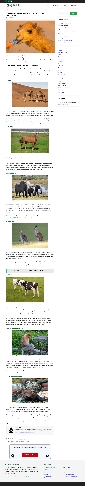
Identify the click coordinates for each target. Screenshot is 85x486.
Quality (7, 477)
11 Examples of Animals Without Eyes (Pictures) (18, 441)
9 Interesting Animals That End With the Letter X (19, 439)
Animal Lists (10, 438)
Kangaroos (9, 252)
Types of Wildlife (45, 5)
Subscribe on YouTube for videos (27, 432)
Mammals (60, 76)
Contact (23, 477)
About (12, 477)
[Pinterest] (11, 1)
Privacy (35, 477)
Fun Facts (60, 65)
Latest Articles (75, 5)
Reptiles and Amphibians (64, 87)
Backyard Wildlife (62, 52)
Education (64, 5)
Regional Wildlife (62, 85)
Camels (8, 111)
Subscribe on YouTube (30, 454)
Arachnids (60, 50)
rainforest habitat (41, 370)
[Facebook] (6, 1)
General (60, 70)
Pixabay (36, 107)
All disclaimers (44, 9)
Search (60, 11)
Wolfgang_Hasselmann (28, 107)
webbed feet (18, 367)
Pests (59, 81)
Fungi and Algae (62, 67)
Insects (60, 72)
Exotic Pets (61, 59)
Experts (17, 477)
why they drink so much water (37, 156)
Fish (59, 63)
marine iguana (12, 407)
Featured (60, 61)
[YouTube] (9, 1)
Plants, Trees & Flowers (64, 83)
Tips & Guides (61, 92)
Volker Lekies (23, 355)
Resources (56, 5)
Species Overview (62, 90)
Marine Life (61, 79)
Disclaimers (29, 477)
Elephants (9, 215)
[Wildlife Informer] (13, 5)
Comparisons (61, 56)
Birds (59, 54)
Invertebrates (61, 74)
